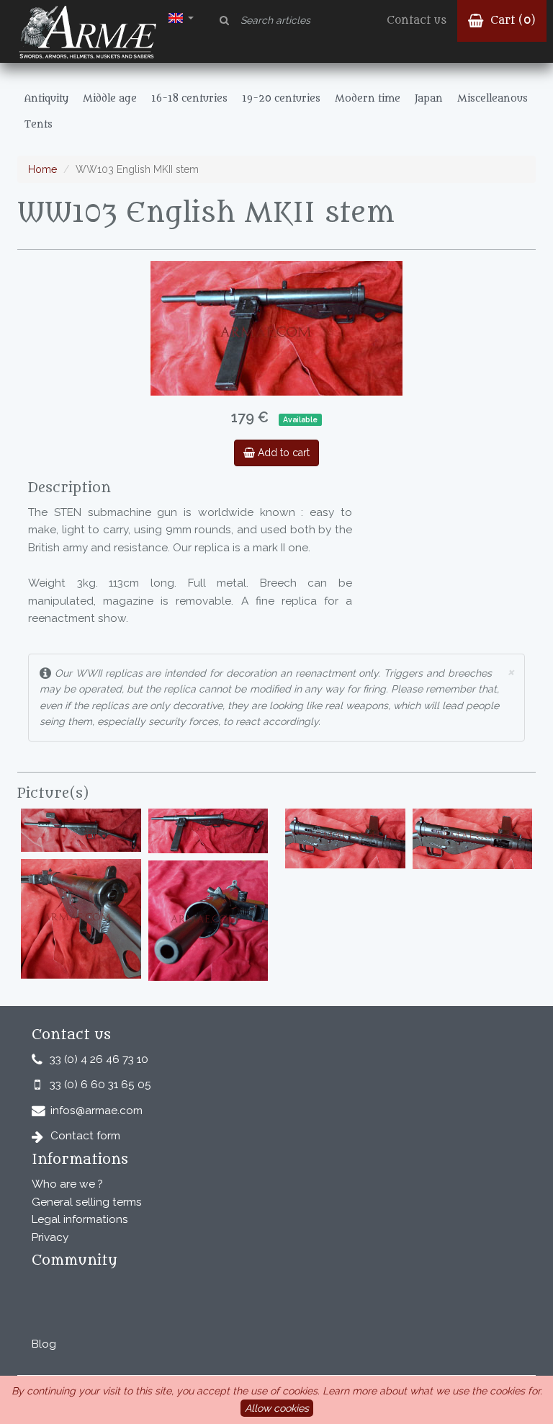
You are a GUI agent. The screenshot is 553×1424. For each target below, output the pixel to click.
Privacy (50, 1237)
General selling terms (87, 1202)
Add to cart (282, 452)
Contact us (416, 20)
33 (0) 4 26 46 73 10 (99, 1059)
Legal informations (80, 1219)
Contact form (85, 1135)
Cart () (511, 20)
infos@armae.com (96, 1110)
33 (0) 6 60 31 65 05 (100, 1084)
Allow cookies (277, 1408)
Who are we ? (67, 1184)
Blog (44, 1344)
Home (42, 169)
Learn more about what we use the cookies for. (432, 1391)
